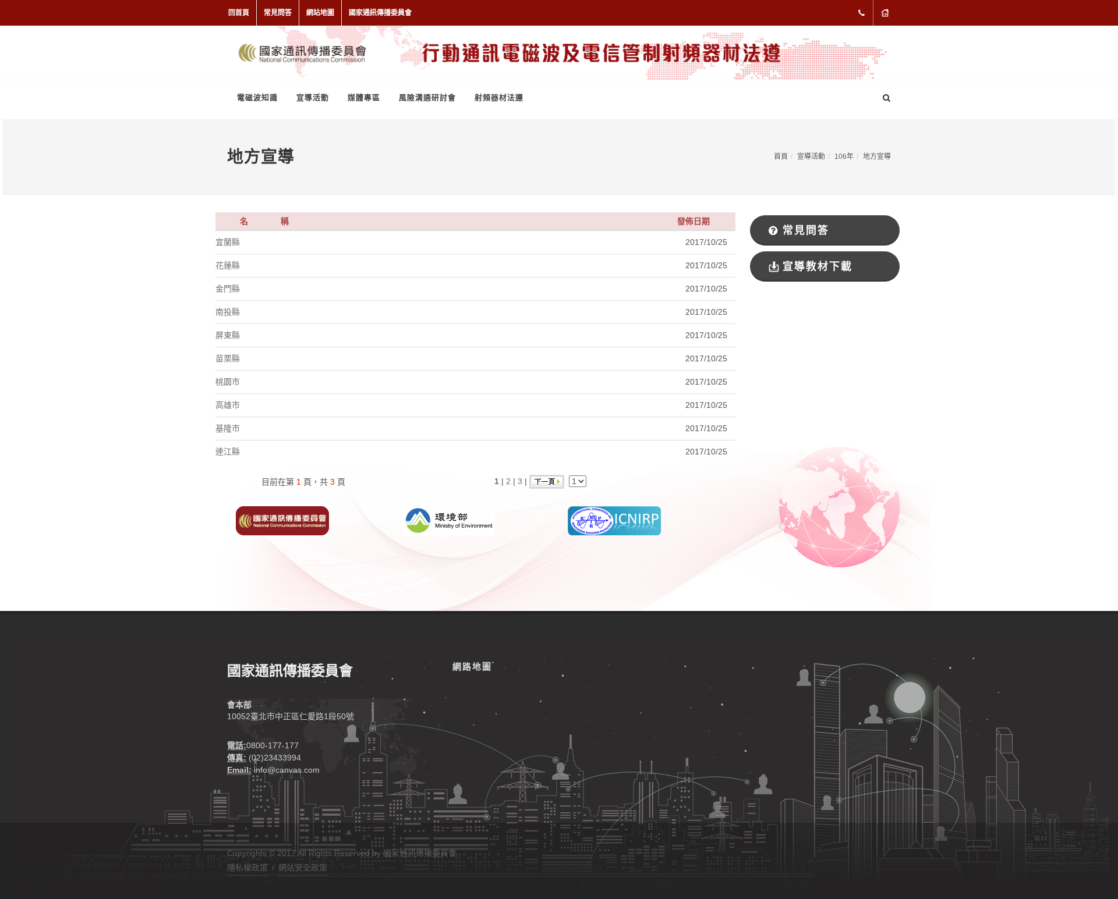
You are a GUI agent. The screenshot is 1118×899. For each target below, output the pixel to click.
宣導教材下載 (817, 266)
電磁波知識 (257, 97)
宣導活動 (312, 97)
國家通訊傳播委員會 (380, 13)
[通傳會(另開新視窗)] (282, 520)
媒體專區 (364, 97)
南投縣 (227, 312)
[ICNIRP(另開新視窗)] (614, 520)
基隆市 (227, 428)
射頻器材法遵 (499, 97)
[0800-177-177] (861, 13)
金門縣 (227, 288)
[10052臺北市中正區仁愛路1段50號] (885, 13)
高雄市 (227, 405)
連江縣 (227, 451)
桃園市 (227, 381)
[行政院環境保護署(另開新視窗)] (448, 520)
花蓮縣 (227, 265)
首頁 (781, 156)
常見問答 (278, 13)
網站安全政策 (302, 867)
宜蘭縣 (227, 242)
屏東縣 (227, 335)
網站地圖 (320, 13)
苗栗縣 (227, 358)
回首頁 (238, 13)
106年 (844, 156)
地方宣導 (877, 156)
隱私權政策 (247, 867)
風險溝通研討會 (427, 97)
